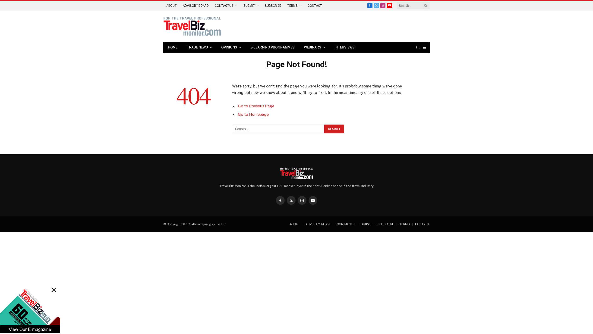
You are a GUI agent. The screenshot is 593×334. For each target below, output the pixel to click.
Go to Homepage (253, 114)
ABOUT (171, 5)
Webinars (312, 47)
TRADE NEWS (197, 47)
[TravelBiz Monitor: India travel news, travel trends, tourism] (192, 26)
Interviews (344, 47)
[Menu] (424, 47)
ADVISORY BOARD (196, 5)
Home (172, 47)
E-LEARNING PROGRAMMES (272, 47)
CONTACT (315, 5)
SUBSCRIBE (273, 5)
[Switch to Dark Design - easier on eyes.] (418, 47)
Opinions (229, 47)
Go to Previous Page (256, 106)
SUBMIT (249, 5)
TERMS (292, 5)
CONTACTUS (224, 5)
